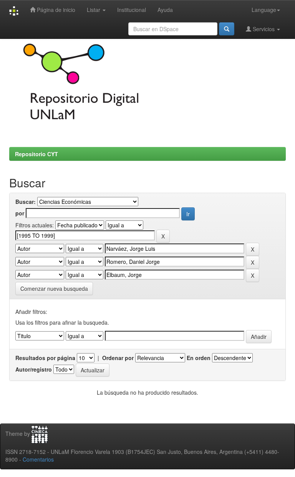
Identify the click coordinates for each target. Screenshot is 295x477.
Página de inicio (55, 9)
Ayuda (165, 9)
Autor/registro (33, 369)
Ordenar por (118, 358)
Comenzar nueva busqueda (54, 288)
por (19, 213)
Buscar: (25, 201)
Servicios (263, 29)
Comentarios (38, 459)
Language (264, 9)
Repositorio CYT (36, 154)
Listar (94, 9)
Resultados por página (45, 358)
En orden (198, 358)
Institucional (131, 9)
